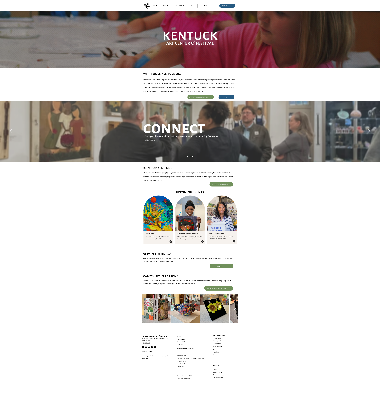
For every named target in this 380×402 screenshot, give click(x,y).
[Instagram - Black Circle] (146, 347)
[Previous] (11, 131)
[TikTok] (152, 347)
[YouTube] (149, 347)
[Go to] (171, 241)
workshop (224, 87)
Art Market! (202, 91)
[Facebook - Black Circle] (143, 347)
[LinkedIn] (155, 347)
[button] (155, 6)
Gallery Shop (196, 87)
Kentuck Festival (180, 91)
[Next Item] (235, 308)
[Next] (369, 131)
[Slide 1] (187, 156)
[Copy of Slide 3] (192, 156)
